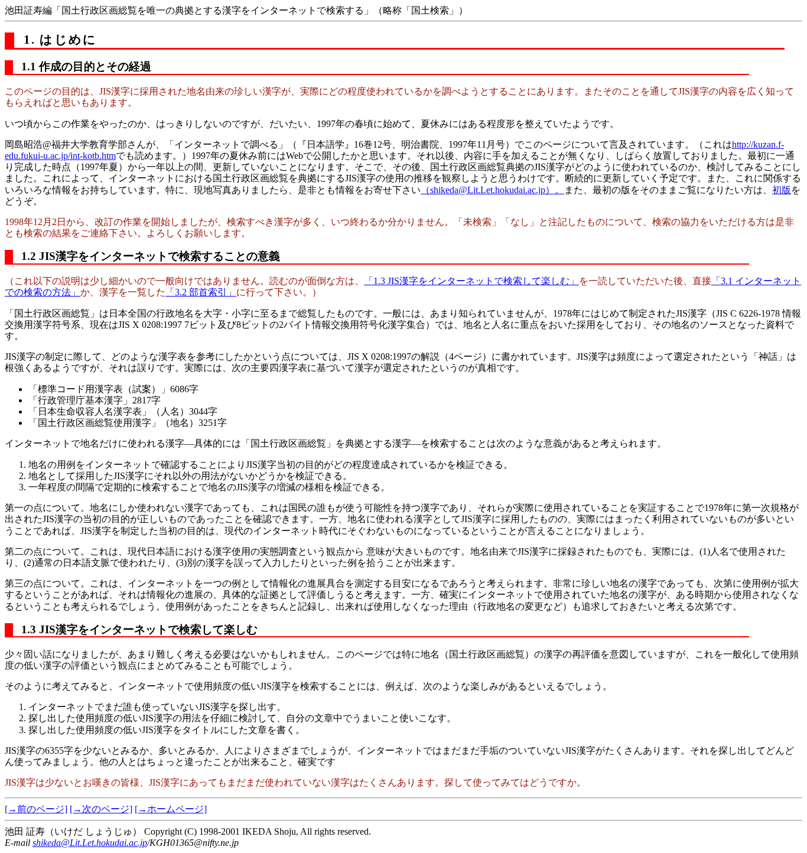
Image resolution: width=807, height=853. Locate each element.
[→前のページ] (36, 809)
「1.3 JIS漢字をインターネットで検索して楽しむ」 (471, 281)
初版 (781, 190)
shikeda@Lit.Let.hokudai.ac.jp (89, 843)
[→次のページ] (101, 809)
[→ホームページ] (171, 809)
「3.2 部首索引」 (200, 292)
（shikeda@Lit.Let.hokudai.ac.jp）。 (492, 190)
